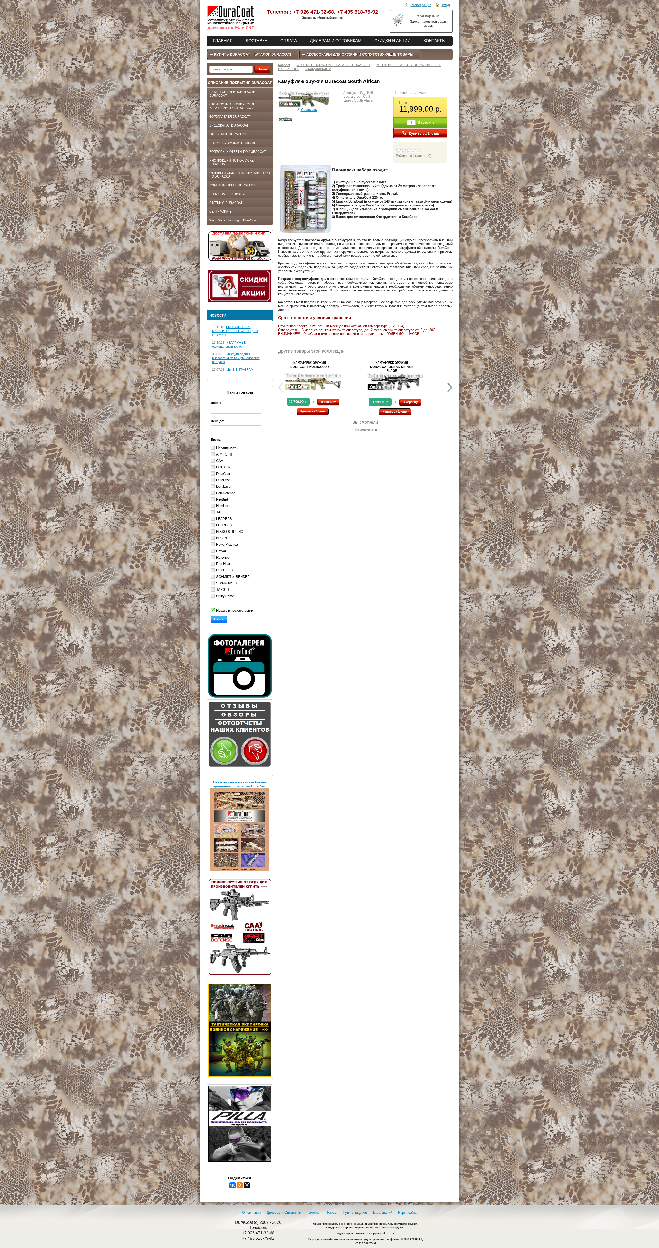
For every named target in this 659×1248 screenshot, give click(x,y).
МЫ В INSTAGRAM (239, 370)
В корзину (328, 402)
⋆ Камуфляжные (318, 69)
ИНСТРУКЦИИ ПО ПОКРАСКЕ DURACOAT (231, 162)
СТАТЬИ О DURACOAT (225, 203)
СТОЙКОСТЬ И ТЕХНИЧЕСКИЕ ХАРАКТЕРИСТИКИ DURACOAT (232, 106)
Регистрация (421, 5)
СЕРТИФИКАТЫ (220, 211)
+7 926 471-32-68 (313, 12)
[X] (247, 1185)
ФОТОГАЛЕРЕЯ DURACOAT (229, 117)
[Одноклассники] (240, 1185)
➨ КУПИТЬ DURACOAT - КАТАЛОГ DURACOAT (333, 65)
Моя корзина (428, 16)
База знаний (382, 1213)
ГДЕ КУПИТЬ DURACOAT (227, 134)
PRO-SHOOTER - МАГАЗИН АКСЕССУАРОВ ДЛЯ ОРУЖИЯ (235, 331)
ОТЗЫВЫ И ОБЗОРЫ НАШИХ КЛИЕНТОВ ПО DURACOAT (239, 174)
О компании (251, 1213)
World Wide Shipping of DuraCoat (233, 220)
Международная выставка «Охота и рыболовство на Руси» (236, 358)
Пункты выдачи (355, 1213)
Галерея (314, 1213)
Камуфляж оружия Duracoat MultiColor (309, 365)
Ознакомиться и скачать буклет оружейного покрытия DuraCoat (240, 784)
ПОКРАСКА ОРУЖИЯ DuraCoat (232, 143)
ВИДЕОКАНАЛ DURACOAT (228, 125)
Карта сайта (407, 1213)
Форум (331, 1213)
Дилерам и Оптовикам (284, 1213)
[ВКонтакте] (232, 1185)
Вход (446, 5)
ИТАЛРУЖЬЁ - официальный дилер (229, 344)
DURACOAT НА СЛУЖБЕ (227, 194)
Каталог (284, 65)
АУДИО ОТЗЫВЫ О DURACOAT (232, 185)
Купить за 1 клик (424, 133)
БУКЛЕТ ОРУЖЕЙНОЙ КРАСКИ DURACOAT (232, 93)
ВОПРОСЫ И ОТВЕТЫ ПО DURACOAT (237, 152)
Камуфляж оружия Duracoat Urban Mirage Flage (391, 367)
